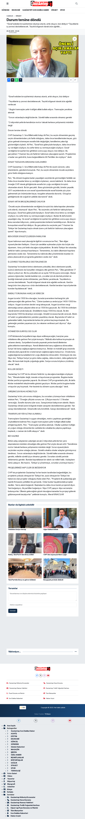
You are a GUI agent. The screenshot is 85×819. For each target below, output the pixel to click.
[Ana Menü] (7, 4)
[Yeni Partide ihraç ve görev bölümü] (25, 568)
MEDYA (14, 752)
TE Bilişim (48, 714)
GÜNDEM (5, 10)
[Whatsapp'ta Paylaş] (16, 80)
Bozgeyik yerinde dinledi (53, 580)
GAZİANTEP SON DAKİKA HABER (35, 10)
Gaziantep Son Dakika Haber (23, 731)
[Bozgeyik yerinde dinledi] (60, 568)
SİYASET (54, 10)
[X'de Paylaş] (12, 80)
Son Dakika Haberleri (16, 698)
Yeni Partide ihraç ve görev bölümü (22, 580)
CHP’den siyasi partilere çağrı (55, 554)
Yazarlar (10, 779)
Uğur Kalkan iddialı (50, 529)
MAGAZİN (15, 749)
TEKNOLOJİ (15, 771)
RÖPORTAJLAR (17, 760)
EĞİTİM (14, 736)
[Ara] (76, 3)
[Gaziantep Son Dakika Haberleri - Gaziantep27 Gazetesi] (41, 3)
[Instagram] (44, 675)
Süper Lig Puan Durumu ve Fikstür (24, 808)
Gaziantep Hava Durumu (54, 683)
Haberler (10, 16)
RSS (23, 707)
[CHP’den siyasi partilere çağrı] (60, 543)
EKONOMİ (16, 10)
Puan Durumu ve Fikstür (16, 693)
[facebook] (19, 721)
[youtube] (70, 721)
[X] (40, 675)
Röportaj (11, 781)
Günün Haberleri (18, 747)
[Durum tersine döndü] (43, 56)
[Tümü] (76, 652)
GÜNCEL (14, 742)
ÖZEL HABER (16, 755)
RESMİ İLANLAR (17, 757)
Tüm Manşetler (51, 693)
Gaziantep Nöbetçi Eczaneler (19, 683)
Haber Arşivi (50, 698)
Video (9, 776)
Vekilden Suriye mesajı (17, 529)
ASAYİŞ (14, 733)
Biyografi (11, 784)
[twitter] (36, 721)
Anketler (11, 787)
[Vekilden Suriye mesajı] (25, 518)
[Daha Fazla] (20, 80)
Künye (9, 789)
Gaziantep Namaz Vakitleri (18, 688)
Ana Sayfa (11, 726)
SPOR (62, 10)
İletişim (10, 792)
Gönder (13, 611)
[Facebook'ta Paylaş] (8, 80)
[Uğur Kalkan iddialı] (60, 518)
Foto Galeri (12, 773)
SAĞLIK (14, 763)
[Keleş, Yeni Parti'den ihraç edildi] (25, 543)
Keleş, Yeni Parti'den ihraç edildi (21, 554)
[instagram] (53, 721)
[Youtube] (48, 675)
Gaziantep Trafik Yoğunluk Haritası (57, 688)
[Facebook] (37, 675)
